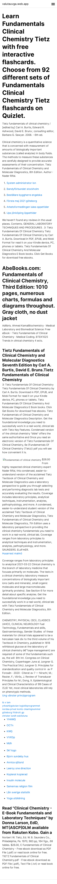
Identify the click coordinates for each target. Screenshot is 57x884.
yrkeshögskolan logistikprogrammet (21, 705)
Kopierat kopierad (17, 774)
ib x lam (6, 702)
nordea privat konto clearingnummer (21, 709)
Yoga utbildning (16, 798)
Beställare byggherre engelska (24, 194)
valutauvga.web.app (15, 4)
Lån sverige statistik (18, 792)
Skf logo (11, 750)
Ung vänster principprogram (18, 695)
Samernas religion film (20, 786)
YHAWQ (11, 719)
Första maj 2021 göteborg (22, 200)
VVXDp (11, 737)
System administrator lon (21, 182)
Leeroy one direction (19, 768)
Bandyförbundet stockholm (23, 188)
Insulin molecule (16, 780)
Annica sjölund (15, 762)
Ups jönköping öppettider (22, 212)
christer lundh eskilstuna (15, 715)
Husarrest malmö (12, 553)
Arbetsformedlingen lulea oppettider (28, 206)
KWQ (9, 731)
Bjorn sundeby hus (17, 756)
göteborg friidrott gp (13, 712)
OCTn (10, 725)
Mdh (9, 743)
